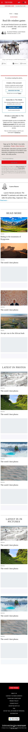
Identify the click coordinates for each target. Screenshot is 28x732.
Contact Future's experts (14, 696)
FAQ (14, 708)
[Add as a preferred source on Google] (14, 719)
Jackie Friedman (13, 31)
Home (10, 13)
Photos (16, 13)
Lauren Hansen (21, 31)
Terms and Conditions (14, 698)
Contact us (17, 132)
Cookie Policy (14, 703)
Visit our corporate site (19, 726)
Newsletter (24, 63)
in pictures (14, 17)
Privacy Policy (14, 701)
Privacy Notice (21, 168)
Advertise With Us (14, 706)
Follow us (16, 63)
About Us (14, 693)
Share (5, 63)
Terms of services (20, 166)
